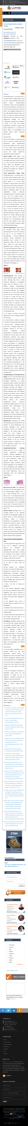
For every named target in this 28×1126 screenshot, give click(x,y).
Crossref (11, 947)
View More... (20, 964)
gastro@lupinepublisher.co (12, 866)
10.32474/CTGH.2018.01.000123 (13, 49)
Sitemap (5, 1053)
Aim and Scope (6, 1042)
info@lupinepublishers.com (10, 1029)
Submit (21, 885)
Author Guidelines (7, 1044)
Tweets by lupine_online (12, 970)
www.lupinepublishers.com (8, 1117)
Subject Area (6, 1046)
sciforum (11, 958)
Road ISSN (11, 945)
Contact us (5, 1049)
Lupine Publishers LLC (20, 1112)
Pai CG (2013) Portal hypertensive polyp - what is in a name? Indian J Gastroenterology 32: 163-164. (14, 720)
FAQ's (4, 1051)
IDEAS (10, 962)
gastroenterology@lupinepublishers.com (15, 864)
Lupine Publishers (9, 1061)
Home (4, 1039)
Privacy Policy (16, 1118)
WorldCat (11, 953)
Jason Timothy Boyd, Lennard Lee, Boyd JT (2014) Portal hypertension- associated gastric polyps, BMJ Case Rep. (14, 823)
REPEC (10, 960)
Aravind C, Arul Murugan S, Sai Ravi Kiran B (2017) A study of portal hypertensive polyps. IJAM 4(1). (14, 733)
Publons (11, 951)
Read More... (13, 999)
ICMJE (10, 955)
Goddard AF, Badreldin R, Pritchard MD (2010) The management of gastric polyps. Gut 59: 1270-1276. (14, 727)
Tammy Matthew (11, 859)
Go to (23, 93)
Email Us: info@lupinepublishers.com (12, 1)
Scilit (10, 949)
